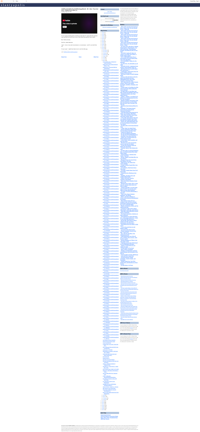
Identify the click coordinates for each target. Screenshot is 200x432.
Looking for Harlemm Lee (126, 132)
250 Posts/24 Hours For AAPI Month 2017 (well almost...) (129, 69)
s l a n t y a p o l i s (13, 5)
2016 (103, 47)
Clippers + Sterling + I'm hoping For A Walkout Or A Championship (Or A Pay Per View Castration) (129, 98)
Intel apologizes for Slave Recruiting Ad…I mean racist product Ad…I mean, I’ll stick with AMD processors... (129, 218)
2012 (103, 402)
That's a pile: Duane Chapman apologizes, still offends (127, 194)
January (104, 399)
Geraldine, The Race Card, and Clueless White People (127, 176)
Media (116, 416)
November (105, 51)
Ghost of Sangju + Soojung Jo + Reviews (110, 386)
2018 (103, 44)
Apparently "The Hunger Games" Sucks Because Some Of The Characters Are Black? (128, 110)
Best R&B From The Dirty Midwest (127, 319)
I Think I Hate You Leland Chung (128, 128)
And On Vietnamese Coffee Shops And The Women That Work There (128, 130)
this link (131, 327)
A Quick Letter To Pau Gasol (127, 248)
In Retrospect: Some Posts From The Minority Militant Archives (129, 72)
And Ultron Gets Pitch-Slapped (108, 359)
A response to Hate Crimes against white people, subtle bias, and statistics (129, 209)
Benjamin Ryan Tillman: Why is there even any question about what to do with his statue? (129, 185)
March (104, 396)
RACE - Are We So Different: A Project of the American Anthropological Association (129, 198)
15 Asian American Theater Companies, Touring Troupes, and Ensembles (128, 259)
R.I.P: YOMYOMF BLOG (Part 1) (128, 57)
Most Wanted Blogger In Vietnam (127, 281)
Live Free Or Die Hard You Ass (128, 229)
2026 (103, 32)
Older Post (96, 56)
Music (102, 417)
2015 (103, 48)
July (104, 57)
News (105, 417)
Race (104, 419)
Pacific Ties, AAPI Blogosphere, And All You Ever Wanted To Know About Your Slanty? (129, 123)
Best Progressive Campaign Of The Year (128, 282)
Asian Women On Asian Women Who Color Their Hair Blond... (128, 59)
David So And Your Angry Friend (109, 341)
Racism (107, 419)
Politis (108, 417)
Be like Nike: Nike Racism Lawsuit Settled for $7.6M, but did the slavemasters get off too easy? (128, 222)
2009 (103, 406)
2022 (103, 38)
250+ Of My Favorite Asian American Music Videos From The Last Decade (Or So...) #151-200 (129, 32)
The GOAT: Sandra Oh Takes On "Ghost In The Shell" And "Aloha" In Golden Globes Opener (128, 54)
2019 (103, 42)
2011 (103, 403)
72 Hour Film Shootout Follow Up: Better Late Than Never (128, 146)
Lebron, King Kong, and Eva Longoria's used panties (127, 179)
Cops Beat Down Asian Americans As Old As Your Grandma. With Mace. (129, 113)
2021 (103, 40)
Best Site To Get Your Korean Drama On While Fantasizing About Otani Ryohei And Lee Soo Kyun (129, 285)
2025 (103, 34)
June (104, 58)
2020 (103, 41)
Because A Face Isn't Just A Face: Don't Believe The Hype (128, 160)
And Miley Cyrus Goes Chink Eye (128, 136)
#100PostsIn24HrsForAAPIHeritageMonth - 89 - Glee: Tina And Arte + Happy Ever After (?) (79, 9)
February (105, 398)
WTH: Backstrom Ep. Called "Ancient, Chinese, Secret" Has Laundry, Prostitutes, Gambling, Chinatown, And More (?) (129, 84)
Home (80, 56)
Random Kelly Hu (106, 358)
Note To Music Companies (127, 249)
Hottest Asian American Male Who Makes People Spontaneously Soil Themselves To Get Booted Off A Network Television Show (129, 314)
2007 (103, 409)
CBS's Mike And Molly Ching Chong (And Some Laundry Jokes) (128, 115)
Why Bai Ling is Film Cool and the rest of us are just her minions (128, 143)
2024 (103, 35)
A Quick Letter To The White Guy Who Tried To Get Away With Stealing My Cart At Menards (129, 89)
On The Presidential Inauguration (128, 133)
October (104, 53)
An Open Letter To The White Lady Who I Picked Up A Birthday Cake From (129, 92)
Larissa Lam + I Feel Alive (107, 349)
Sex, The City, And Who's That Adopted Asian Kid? (127, 234)
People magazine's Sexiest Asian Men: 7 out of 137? (128, 231)
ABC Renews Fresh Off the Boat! (109, 388)
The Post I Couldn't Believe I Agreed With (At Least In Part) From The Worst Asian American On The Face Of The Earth (129, 289)
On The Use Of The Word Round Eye (129, 134)
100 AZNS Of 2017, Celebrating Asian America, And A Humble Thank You (129, 67)
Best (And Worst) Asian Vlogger (126, 303)
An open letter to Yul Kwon (127, 265)
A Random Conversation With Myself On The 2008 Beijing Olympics (129, 243)
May (104, 60)
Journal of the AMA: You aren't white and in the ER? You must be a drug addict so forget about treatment (128, 189)
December (105, 50)
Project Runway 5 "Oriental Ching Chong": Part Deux (128, 155)
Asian (102, 415)
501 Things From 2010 (124, 270)
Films (104, 416)
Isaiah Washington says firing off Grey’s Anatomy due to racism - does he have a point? (128, 237)
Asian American (107, 415)
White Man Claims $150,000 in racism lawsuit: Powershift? (129, 212)
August (104, 56)
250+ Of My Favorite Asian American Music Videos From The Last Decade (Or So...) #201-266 (129, 28)
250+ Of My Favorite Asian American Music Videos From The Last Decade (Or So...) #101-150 (129, 36)
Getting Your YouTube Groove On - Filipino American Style (128, 138)
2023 (103, 37)
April (104, 395)
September (105, 54)
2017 (103, 45)
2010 (103, 405)
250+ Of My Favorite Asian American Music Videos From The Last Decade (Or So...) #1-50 (129, 44)
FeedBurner (112, 21)
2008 (103, 408)
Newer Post (64, 56)
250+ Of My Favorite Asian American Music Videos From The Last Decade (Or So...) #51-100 (129, 40)
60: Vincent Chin (106, 356)
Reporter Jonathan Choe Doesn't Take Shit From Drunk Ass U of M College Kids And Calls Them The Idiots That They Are (129, 102)
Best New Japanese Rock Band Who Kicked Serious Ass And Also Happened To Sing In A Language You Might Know (128, 293)
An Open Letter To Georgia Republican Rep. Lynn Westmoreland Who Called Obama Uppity (129, 152)
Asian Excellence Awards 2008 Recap (129, 254)
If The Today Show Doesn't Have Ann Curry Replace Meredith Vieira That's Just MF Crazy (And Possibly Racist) (129, 119)
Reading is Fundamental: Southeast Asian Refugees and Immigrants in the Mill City (129, 252)
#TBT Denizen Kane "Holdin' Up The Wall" (111, 369)
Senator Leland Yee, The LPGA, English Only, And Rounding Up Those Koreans (129, 262)
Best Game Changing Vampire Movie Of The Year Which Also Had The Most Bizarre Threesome (128, 310)
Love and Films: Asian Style (127, 256)
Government (112, 416)
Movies (107, 416)
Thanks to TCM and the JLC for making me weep (127, 246)
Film (102, 416)
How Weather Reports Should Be (109, 340)
